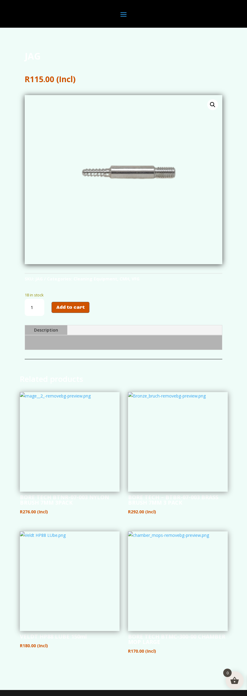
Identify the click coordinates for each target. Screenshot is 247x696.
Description (46, 330)
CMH (124, 279)
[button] (212, 104)
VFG (135, 279)
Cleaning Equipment (95, 279)
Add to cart (70, 307)
